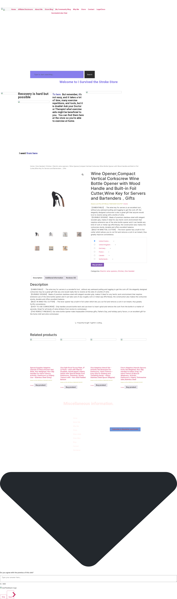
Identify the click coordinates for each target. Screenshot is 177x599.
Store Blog (49, 9)
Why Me (76, 9)
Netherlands (103, 259)
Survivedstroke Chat (59, 13)
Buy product (97, 265)
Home (13, 9)
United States (104, 241)
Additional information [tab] (54, 278)
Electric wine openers (60, 166)
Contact (91, 9)
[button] (101, 9)
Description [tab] (37, 278)
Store (83, 9)
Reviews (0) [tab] (71, 278)
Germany (102, 248)
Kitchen (49, 166)
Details (125, 204)
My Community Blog (63, 9)
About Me (39, 9)
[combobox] (57, 74)
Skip (3, 597)
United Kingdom (104, 245)
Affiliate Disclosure (25, 9)
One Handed (40, 166)
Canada (101, 255)
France (101, 252)
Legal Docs (101, 9)
